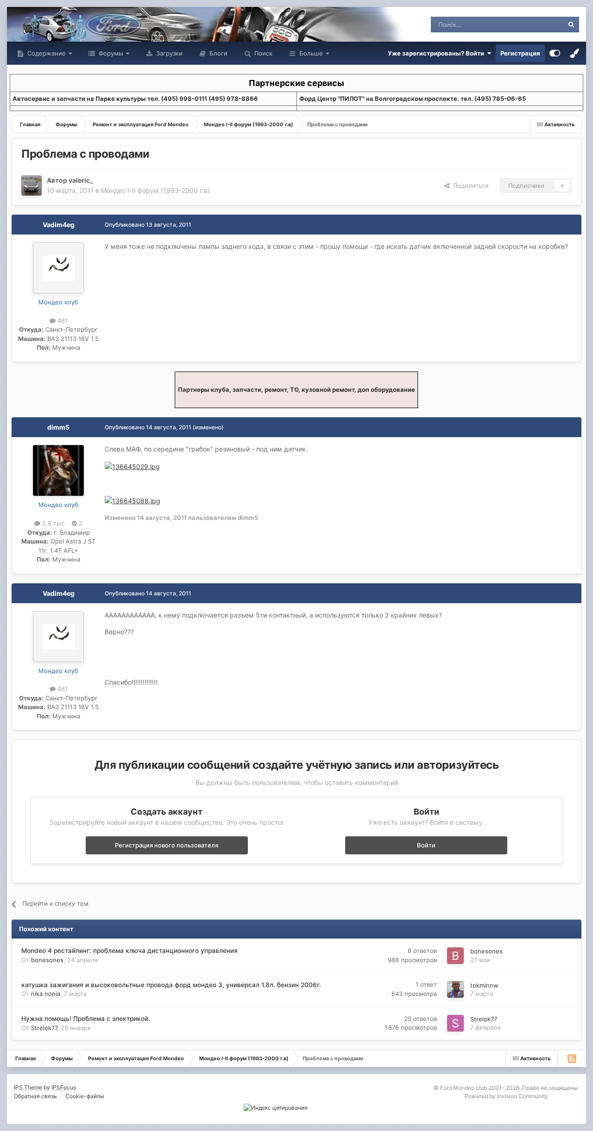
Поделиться (468, 185)
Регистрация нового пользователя (166, 845)
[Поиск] (571, 24)
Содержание (45, 53)
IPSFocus (63, 1087)
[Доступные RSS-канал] (571, 1058)
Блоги (217, 53)
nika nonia (45, 993)
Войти (426, 845)
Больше (311, 53)
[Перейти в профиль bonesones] (455, 955)
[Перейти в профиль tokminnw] (455, 989)
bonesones (47, 960)
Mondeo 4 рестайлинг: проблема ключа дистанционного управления (129, 950)
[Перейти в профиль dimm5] (58, 470)
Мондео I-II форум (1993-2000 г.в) (155, 190)
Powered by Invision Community (506, 1096)
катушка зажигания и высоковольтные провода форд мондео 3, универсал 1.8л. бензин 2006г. (171, 985)
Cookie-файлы (84, 1096)
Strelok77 (44, 1028)
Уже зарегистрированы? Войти (437, 53)
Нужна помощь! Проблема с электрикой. (85, 1018)
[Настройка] (555, 53)
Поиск (262, 53)
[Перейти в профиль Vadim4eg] (58, 267)
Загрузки (168, 53)
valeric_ (81, 180)
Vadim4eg (59, 225)
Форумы (110, 53)
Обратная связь (35, 1096)
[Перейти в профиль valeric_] (31, 185)
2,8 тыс (52, 523)
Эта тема (538, 24)
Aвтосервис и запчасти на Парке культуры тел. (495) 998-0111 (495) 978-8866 (135, 98)
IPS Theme (28, 1087)
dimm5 (58, 427)
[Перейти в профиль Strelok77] (455, 1023)
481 (62, 320)
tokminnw (484, 985)
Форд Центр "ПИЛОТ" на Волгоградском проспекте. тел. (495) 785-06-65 (412, 98)
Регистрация (520, 53)
